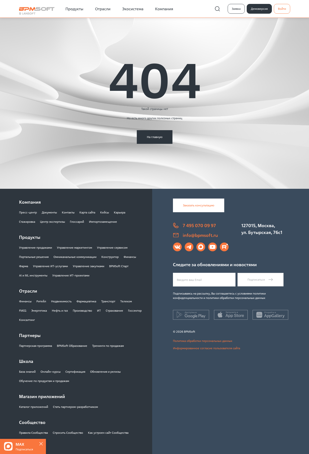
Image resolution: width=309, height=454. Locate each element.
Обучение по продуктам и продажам (44, 381)
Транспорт (108, 301)
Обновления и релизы (105, 372)
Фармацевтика (86, 301)
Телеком (126, 301)
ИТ (99, 310)
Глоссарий (77, 222)
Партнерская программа (35, 346)
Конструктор (110, 257)
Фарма (23, 266)
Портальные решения (34, 257)
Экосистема (132, 8)
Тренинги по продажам (108, 346)
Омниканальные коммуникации (74, 257)
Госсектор (135, 310)
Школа (26, 361)
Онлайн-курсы (51, 372)
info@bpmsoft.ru (200, 235)
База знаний (27, 372)
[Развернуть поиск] (217, 9)
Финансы (130, 257)
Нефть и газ (60, 310)
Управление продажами (35, 247)
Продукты (74, 8)
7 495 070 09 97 (199, 225)
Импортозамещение (103, 222)
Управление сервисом (112, 247)
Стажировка (27, 222)
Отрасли (102, 8)
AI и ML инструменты (33, 275)
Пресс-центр (28, 212)
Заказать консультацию (198, 205)
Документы (49, 212)
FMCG (22, 310)
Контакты (68, 212)
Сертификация (75, 372)
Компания (164, 8)
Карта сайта (87, 212)
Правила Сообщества (33, 433)
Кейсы (104, 212)
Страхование (114, 310)
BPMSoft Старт (118, 266)
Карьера (119, 212)
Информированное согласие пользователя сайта (206, 348)
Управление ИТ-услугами (50, 266)
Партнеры (30, 335)
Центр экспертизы (52, 222)
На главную (154, 137)
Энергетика (39, 310)
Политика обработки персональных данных (202, 341)
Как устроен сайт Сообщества (108, 433)
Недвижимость (61, 301)
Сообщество (32, 422)
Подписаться (256, 279)
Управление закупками (88, 266)
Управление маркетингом (74, 247)
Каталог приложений (33, 407)
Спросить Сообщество (68, 433)
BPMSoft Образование (72, 346)
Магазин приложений (42, 396)
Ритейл (41, 301)
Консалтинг (27, 320)
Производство (82, 310)
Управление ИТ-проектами (70, 275)
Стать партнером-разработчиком (75, 407)
